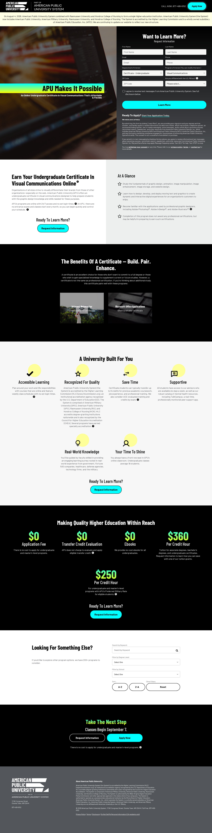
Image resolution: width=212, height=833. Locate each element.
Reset (163, 687)
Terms (89, 814)
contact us (195, 147)
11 (140, 747)
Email (124, 57)
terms (185, 147)
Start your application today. (156, 115)
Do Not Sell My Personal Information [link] (120, 814)
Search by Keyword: (119, 645)
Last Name (169, 47)
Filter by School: (118, 669)
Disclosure (96, 814)
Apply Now (197, 6)
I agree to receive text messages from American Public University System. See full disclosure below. (162, 92)
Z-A (137, 687)
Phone (167, 57)
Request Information (53, 228)
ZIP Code (125, 78)
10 (115, 594)
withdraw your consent (138, 147)
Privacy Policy (81, 814)
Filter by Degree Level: (121, 657)
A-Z (120, 687)
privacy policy (176, 147)
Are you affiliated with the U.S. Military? (181, 78)
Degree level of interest (131, 68)
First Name (126, 47)
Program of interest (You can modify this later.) (183, 68)
